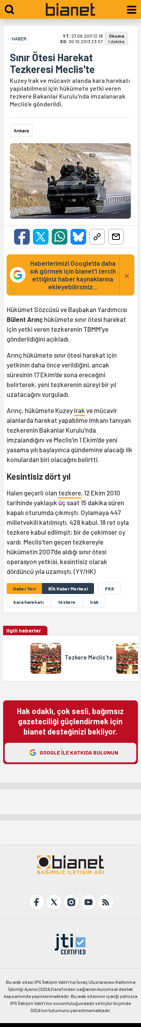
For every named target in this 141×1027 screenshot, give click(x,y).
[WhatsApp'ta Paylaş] (59, 237)
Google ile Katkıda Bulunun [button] (79, 752)
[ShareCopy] (97, 237)
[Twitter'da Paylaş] (41, 237)
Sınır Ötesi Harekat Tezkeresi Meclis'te (52, 63)
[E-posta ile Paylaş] (116, 237)
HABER (19, 38)
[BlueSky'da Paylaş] (78, 237)
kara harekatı (28, 602)
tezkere (69, 493)
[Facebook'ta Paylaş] (22, 237)
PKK (109, 588)
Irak (79, 410)
